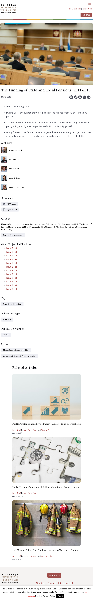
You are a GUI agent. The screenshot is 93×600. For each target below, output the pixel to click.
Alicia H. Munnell (15, 150)
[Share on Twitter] (84, 98)
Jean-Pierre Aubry (16, 159)
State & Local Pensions (12, 304)
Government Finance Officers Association (19, 356)
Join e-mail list (65, 583)
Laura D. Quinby (15, 178)
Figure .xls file (12, 209)
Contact (52, 583)
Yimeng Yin (45, 430)
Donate (86, 14)
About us (40, 583)
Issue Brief (11, 248)
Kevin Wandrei (47, 556)
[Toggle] (89, 3)
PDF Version (11, 204)
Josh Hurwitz (14, 168)
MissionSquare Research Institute (16, 350)
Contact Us (87, 9)
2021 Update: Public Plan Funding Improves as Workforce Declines (45, 550)
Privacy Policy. (49, 596)
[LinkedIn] (89, 98)
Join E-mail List (75, 9)
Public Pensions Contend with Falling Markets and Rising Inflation (46, 487)
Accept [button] (60, 596)
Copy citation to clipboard (13, 235)
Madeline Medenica (16, 187)
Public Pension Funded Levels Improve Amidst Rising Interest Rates (46, 424)
